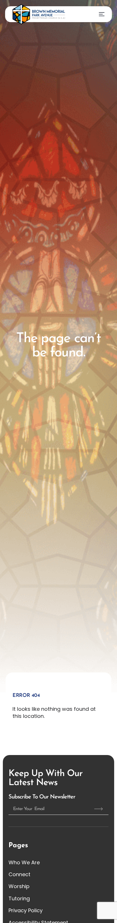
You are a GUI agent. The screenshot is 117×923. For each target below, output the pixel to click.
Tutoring (19, 898)
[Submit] (98, 809)
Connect (19, 874)
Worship (19, 886)
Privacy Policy (26, 910)
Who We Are (24, 862)
